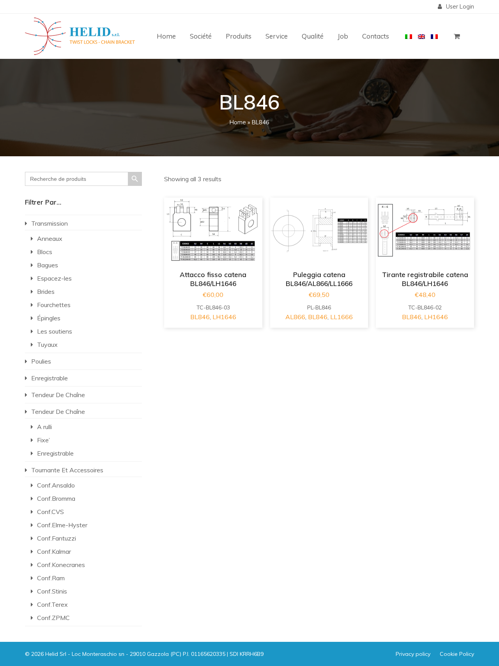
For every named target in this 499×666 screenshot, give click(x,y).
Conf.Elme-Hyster (62, 525)
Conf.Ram (51, 578)
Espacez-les (54, 278)
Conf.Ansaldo (56, 485)
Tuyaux (47, 344)
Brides (46, 291)
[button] (457, 36)
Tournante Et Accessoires (67, 470)
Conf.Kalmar (54, 551)
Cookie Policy (457, 653)
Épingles (48, 318)
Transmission (49, 223)
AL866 (295, 317)
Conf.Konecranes (61, 565)
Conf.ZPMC (53, 618)
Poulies (41, 361)
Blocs (44, 252)
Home (238, 122)
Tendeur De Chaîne (58, 395)
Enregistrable (49, 378)
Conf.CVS (50, 512)
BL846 (200, 317)
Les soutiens (54, 331)
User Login (460, 6)
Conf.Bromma (56, 498)
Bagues (47, 265)
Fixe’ (43, 440)
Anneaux (49, 238)
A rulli (44, 427)
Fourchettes (54, 305)
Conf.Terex (52, 604)
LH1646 (224, 317)
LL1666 (341, 317)
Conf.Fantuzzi (56, 538)
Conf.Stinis (52, 591)
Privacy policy (413, 653)
